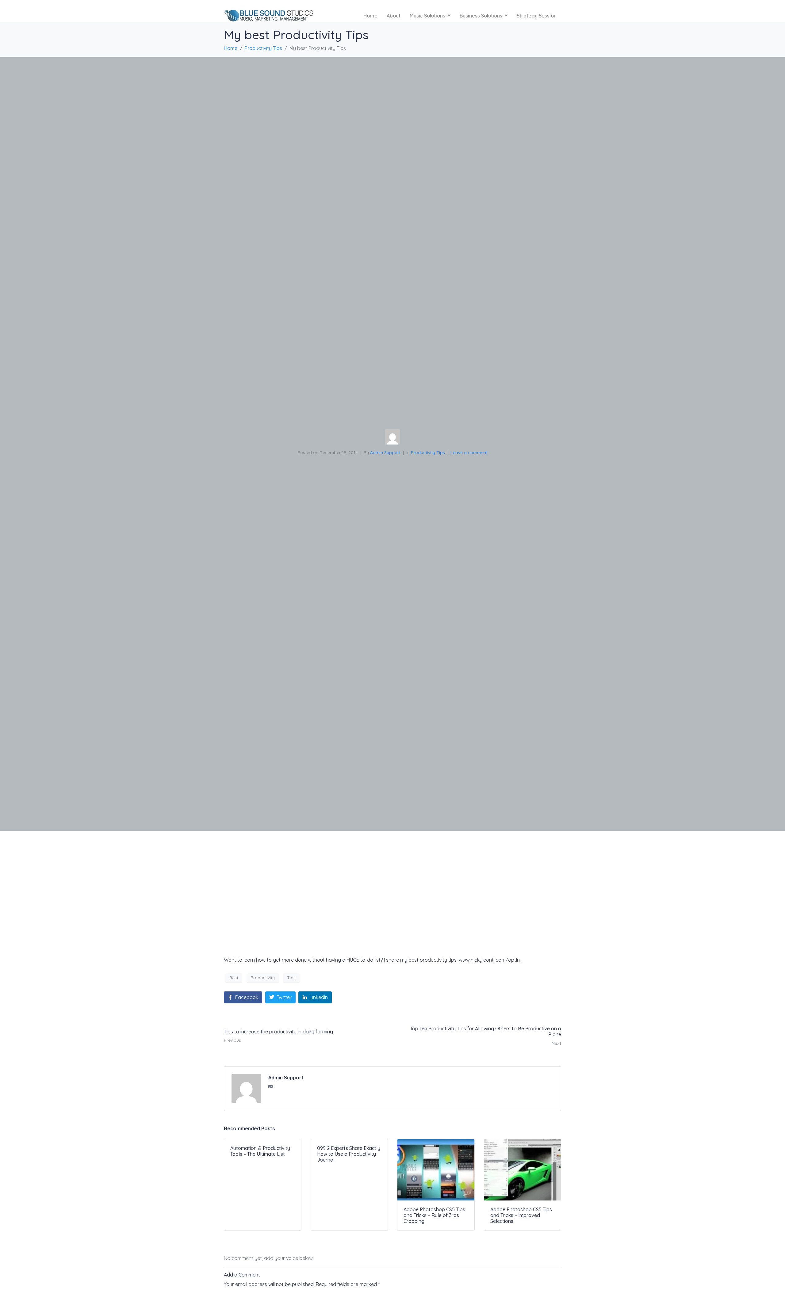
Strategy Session (537, 16)
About (393, 16)
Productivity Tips (428, 452)
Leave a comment (469, 452)
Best (233, 977)
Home (370, 16)
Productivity (263, 977)
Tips (291, 977)
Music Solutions (427, 16)
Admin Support (385, 452)
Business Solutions (481, 16)
